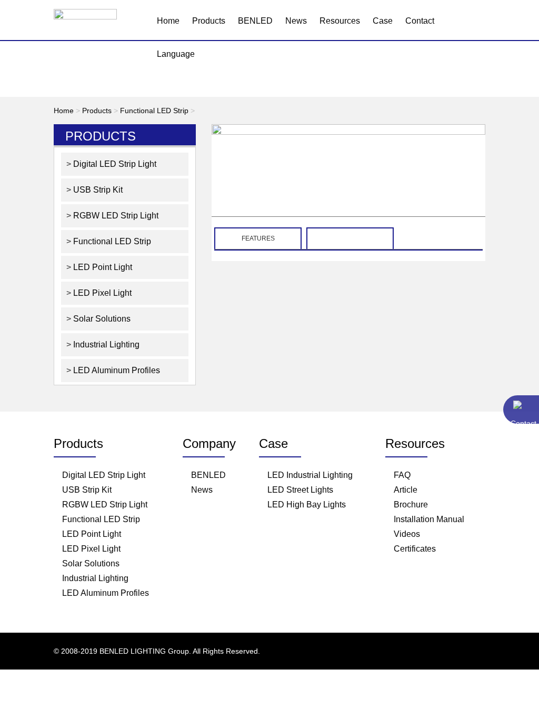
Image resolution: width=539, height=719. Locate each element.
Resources (340, 20)
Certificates (415, 548)
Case (383, 20)
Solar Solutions (101, 318)
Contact (419, 20)
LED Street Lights (300, 489)
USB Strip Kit (97, 189)
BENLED (255, 20)
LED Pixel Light (101, 292)
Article (405, 489)
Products (208, 20)
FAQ (402, 475)
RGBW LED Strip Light (114, 215)
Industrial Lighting (105, 344)
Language (176, 53)
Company (209, 443)
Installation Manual (429, 519)
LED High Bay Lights (306, 504)
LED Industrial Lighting (310, 475)
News (296, 20)
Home (168, 20)
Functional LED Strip (154, 110)
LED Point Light (101, 267)
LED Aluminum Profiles (115, 370)
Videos (407, 534)
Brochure (411, 504)
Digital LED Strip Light (113, 163)
